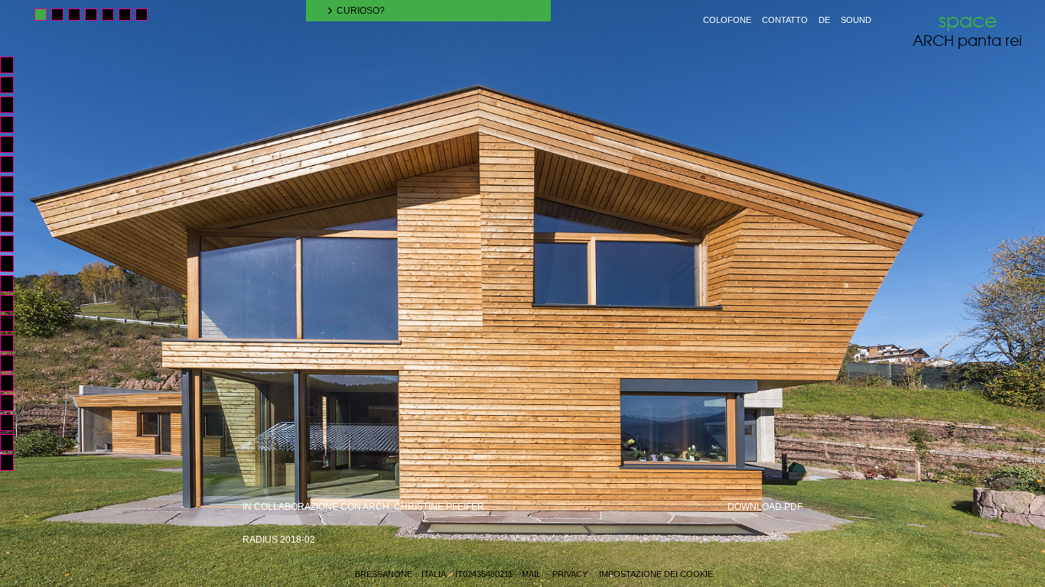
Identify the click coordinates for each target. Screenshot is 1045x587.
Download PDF (765, 506)
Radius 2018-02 (279, 539)
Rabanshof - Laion (13, 283)
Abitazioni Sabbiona (13, 104)
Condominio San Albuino (13, 124)
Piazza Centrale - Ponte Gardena (13, 383)
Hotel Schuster (13, 164)
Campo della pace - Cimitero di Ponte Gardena (13, 402)
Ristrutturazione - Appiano (13, 303)
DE (824, 19)
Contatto (785, 19)
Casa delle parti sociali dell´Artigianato (13, 243)
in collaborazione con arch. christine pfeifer (363, 506)
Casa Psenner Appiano (13, 343)
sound (856, 19)
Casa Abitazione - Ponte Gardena (13, 224)
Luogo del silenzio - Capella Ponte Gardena (13, 323)
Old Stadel (13, 65)
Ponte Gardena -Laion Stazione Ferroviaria (13, 422)
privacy (570, 574)
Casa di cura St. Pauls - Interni (13, 84)
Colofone (727, 19)
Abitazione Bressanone (13, 184)
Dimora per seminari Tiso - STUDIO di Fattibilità (13, 462)
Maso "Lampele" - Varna (13, 263)
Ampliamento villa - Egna (13, 363)
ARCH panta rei (967, 29)
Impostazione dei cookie (656, 574)
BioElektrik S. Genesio (13, 204)
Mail (531, 574)
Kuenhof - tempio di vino (13, 144)
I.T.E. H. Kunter (13, 442)
